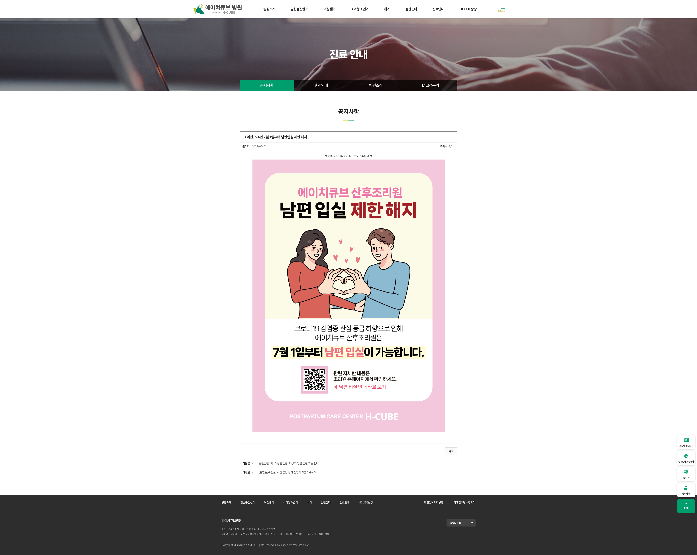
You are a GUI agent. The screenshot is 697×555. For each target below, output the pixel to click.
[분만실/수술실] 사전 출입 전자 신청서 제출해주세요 (287, 472)
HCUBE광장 (468, 9)
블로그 (686, 477)
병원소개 (269, 9)
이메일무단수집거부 (464, 502)
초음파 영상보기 (686, 445)
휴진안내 (321, 85)
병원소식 (375, 85)
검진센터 (411, 9)
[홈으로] (217, 6)
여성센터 (330, 9)
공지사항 (266, 85)
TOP (686, 505)
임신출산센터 (299, 9)
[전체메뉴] (501, 9)
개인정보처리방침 (433, 502)
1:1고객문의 (430, 85)
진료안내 (438, 9)
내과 (387, 9)
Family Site (455, 522)
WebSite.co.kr (300, 545)
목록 (451, 451)
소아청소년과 (360, 9)
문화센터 (686, 493)
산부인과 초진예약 (686, 461)
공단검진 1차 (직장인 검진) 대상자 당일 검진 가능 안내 (289, 463)
